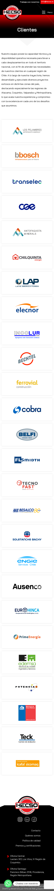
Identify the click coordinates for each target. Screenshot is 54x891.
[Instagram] (20, 819)
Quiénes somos (32, 835)
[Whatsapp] (8, 883)
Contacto (35, 830)
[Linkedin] (27, 819)
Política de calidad (31, 840)
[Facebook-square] (34, 819)
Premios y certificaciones (28, 845)
